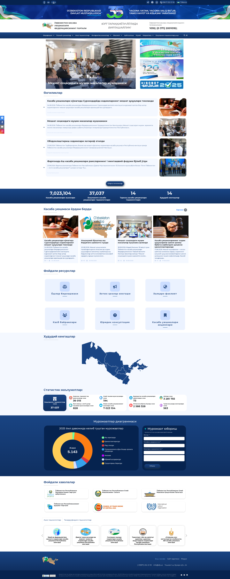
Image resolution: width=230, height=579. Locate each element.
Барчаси (179, 210)
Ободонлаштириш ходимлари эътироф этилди (76, 141)
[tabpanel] (114, 535)
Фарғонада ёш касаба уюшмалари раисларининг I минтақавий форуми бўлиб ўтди (97, 161)
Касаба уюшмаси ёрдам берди (56, 112)
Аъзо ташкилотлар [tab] (52, 520)
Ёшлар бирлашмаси (53, 172)
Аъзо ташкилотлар (82, 35)
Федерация (47, 35)
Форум (184, 559)
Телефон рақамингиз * (152, 442)
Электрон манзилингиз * (153, 449)
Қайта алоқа (129, 35)
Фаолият (116, 35)
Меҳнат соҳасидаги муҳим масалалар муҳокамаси (77, 121)
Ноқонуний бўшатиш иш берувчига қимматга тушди (94, 241)
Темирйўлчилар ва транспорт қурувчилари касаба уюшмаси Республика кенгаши (168, 538)
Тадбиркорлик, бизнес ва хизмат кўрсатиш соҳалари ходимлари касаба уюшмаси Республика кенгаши (96, 539)
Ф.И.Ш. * (147, 435)
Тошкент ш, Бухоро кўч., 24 (176, 565)
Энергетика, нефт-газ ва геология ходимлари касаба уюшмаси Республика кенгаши (132, 538)
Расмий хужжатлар (63, 35)
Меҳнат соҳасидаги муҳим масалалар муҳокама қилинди (133, 241)
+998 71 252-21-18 (168, 2)
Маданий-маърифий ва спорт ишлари (58, 152)
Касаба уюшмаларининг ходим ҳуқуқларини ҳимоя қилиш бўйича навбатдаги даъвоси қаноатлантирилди (170, 243)
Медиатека (147, 35)
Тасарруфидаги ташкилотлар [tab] (77, 520)
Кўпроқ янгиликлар (115, 183)
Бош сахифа (160, 559)
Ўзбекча (183, 2)
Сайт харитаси (173, 559)
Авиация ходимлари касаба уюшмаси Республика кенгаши (60, 538)
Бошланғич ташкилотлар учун (167, 35)
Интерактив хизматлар (100, 35)
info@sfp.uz (158, 565)
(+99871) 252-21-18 (144, 565)
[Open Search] (184, 35)
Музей (138, 35)
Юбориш (152, 466)
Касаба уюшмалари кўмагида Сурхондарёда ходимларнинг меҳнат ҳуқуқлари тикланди (100, 101)
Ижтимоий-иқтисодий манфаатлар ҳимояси (59, 132)
